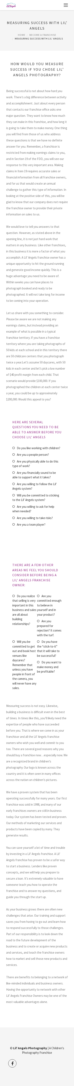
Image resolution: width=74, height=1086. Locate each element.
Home (21, 34)
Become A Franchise (42, 34)
